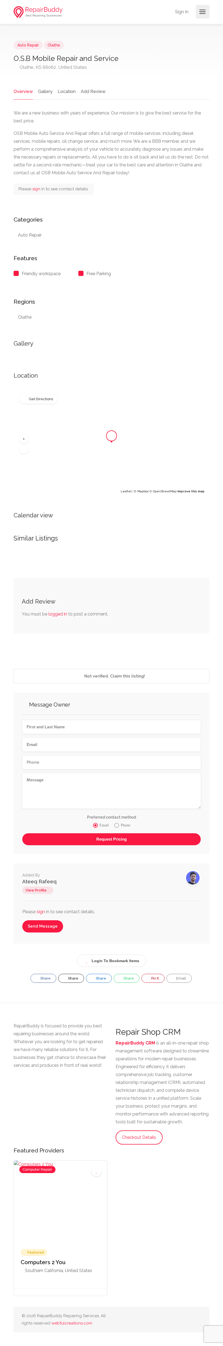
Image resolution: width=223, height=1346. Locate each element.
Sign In (181, 11)
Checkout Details (139, 1137)
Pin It (154, 978)
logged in (57, 614)
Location (67, 91)
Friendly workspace (41, 273)
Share (45, 978)
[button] (23, 438)
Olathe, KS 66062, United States (52, 67)
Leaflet (126, 491)
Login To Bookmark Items (115, 961)
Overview (23, 91)
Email (180, 978)
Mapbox (143, 491)
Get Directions (41, 399)
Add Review (93, 91)
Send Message (43, 926)
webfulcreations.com (71, 1323)
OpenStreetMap (164, 491)
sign (36, 188)
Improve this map (191, 491)
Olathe (54, 45)
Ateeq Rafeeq (39, 881)
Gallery (45, 91)
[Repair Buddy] (38, 11)
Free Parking (98, 273)
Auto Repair (28, 45)
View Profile (36, 890)
